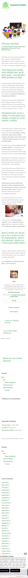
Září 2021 (4, 528)
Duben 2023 (5, 495)
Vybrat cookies (15, 570)
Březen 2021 (5, 543)
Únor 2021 (4, 546)
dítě (19, 48)
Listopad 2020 (5, 553)
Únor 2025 (4, 487)
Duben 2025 (5, 485)
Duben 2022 (5, 510)
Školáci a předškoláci (19, 46)
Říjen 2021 (4, 525)
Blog (10, 46)
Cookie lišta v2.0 (17, 573)
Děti (12, 46)
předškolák (4, 49)
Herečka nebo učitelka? (8, 430)
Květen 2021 (5, 538)
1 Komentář (5, 46)
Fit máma (7, 390)
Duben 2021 (5, 541)
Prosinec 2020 (5, 551)
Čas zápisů (4, 427)
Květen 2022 (5, 508)
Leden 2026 (5, 482)
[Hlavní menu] (14, 13)
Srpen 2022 (5, 500)
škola (9, 49)
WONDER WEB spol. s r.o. (21, 576)
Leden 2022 (5, 518)
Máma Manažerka (8, 387)
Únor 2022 (4, 515)
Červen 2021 (5, 536)
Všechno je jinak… (6, 425)
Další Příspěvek (14, 311)
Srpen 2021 (5, 530)
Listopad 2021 (5, 523)
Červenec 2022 (5, 502)
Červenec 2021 (5, 533)
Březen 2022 (5, 513)
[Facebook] (13, 301)
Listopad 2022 (5, 497)
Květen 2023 (5, 492)
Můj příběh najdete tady (14, 292)
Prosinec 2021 (5, 520)
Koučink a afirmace (8, 385)
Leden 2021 (5, 548)
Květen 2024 (5, 490)
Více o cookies (22, 567)
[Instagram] (15, 301)
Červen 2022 (5, 505)
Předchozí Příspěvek (14, 307)
